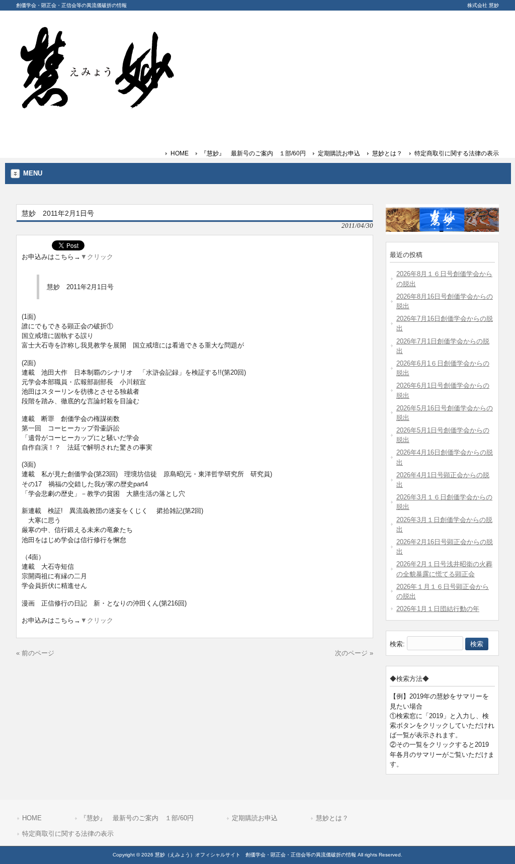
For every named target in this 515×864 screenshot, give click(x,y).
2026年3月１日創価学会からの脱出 (444, 524)
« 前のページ (35, 653)
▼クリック (96, 257)
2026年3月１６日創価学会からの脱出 (444, 501)
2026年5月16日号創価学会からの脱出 (444, 412)
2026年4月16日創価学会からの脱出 (444, 457)
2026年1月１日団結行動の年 (437, 609)
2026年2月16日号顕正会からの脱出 (444, 546)
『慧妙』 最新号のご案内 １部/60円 (253, 153)
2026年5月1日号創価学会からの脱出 (442, 435)
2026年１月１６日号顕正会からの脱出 (442, 591)
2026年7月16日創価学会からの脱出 (444, 323)
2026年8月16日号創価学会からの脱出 (444, 301)
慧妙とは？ (387, 153)
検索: (397, 644)
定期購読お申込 (339, 153)
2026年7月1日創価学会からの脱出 (442, 346)
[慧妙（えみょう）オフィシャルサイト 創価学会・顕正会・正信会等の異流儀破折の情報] (96, 105)
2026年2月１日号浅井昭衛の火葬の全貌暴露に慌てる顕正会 (444, 568)
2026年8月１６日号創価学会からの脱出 (444, 278)
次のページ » (354, 653)
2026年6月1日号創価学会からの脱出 (442, 390)
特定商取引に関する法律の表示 (456, 153)
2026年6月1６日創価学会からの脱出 (442, 368)
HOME (179, 153)
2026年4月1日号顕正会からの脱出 (442, 479)
